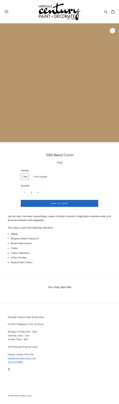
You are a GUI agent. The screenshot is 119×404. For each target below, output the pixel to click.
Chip (24, 176)
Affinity (14, 234)
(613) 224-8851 (15, 362)
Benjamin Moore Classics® (25, 238)
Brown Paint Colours (21, 243)
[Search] (106, 11)
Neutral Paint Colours (22, 262)
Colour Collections (20, 253)
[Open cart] (112, 11)
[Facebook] (9, 369)
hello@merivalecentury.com (22, 358)
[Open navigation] (6, 11)
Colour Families (19, 257)
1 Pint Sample (40, 176)
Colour (14, 248)
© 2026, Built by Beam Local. (20, 396)
